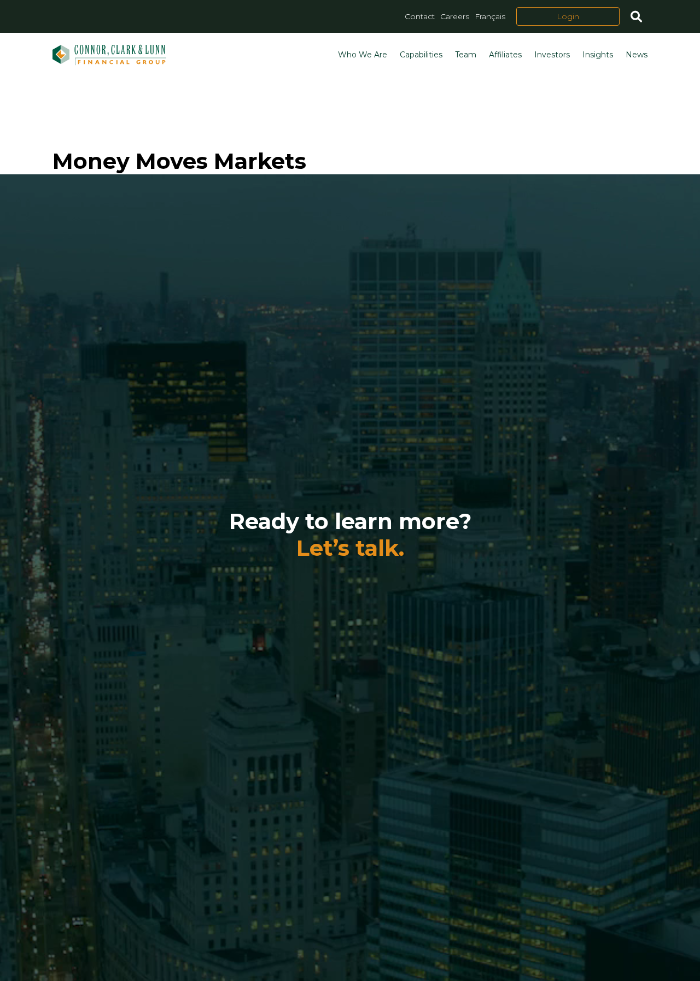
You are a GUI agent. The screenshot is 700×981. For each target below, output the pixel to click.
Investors (552, 55)
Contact (420, 16)
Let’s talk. (350, 547)
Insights (597, 55)
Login (568, 16)
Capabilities (421, 55)
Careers (454, 16)
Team (465, 55)
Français (490, 16)
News (637, 55)
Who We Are (362, 55)
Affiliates (505, 55)
